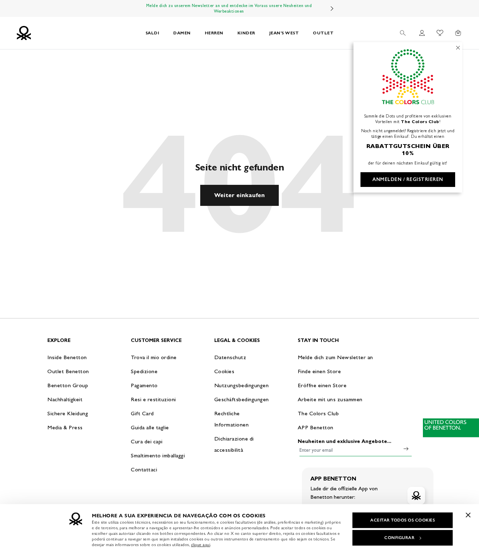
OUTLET (323, 32)
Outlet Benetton (68, 371)
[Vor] (332, 8)
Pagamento (144, 385)
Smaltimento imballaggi (158, 455)
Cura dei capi (147, 441)
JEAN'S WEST (284, 32)
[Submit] (406, 448)
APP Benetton (315, 427)
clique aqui (200, 544)
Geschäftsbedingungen (241, 399)
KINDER (246, 32)
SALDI (153, 32)
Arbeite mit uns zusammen (330, 399)
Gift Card (142, 413)
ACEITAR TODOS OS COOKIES (402, 520)
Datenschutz (230, 357)
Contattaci (144, 469)
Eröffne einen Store (322, 385)
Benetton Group (67, 385)
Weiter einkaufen (239, 195)
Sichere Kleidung (67, 413)
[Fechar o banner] (468, 514)
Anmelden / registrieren (407, 179)
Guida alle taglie (150, 427)
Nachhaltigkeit (64, 399)
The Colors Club (318, 413)
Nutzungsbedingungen (241, 385)
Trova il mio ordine (154, 357)
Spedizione (144, 371)
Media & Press (65, 427)
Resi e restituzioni (153, 399)
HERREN (214, 32)
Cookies (224, 371)
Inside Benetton (67, 357)
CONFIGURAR (399, 537)
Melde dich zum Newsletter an (335, 357)
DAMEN (182, 32)
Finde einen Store (319, 371)
